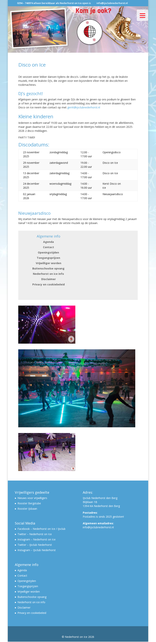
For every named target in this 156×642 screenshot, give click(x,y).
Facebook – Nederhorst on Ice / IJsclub (41, 529)
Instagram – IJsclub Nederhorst (37, 550)
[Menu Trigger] (142, 15)
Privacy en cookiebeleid (48, 284)
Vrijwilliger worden (48, 263)
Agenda (48, 242)
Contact (48, 247)
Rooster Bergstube (29, 503)
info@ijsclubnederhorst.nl (98, 527)
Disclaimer (48, 279)
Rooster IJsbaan (27, 508)
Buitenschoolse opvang (48, 268)
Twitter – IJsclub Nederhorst (35, 545)
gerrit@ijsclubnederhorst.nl (83, 107)
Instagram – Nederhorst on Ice (37, 539)
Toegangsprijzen (48, 258)
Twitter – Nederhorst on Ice (35, 534)
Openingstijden (48, 252)
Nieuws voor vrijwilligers (32, 498)
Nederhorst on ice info (48, 274)
